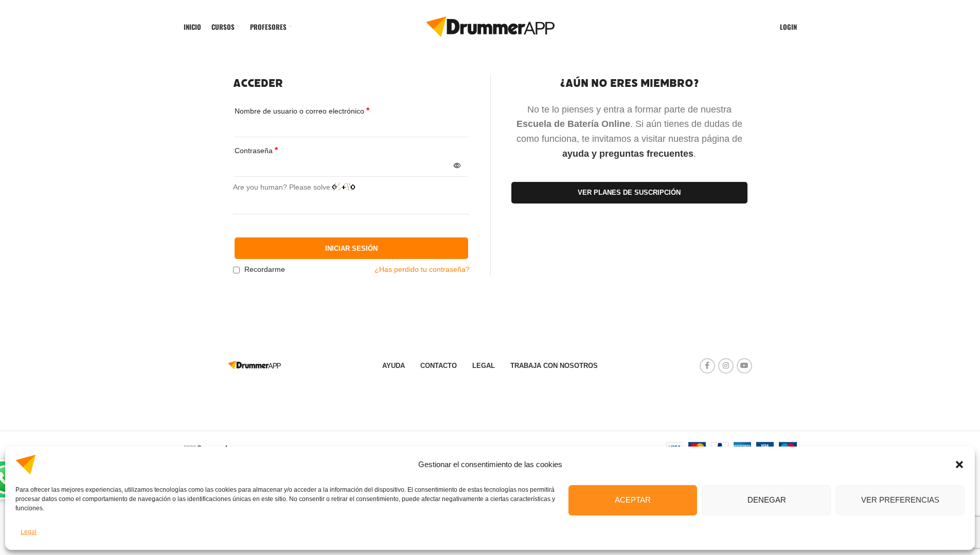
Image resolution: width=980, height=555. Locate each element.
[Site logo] (490, 26)
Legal (29, 531)
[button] (959, 464)
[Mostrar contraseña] (457, 166)
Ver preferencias (900, 499)
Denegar (766, 499)
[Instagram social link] (726, 366)
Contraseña (256, 150)
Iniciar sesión (351, 248)
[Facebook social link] (707, 366)
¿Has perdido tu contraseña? (422, 269)
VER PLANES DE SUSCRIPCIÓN (629, 192)
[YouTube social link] (744, 366)
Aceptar (633, 499)
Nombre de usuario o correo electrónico (302, 110)
